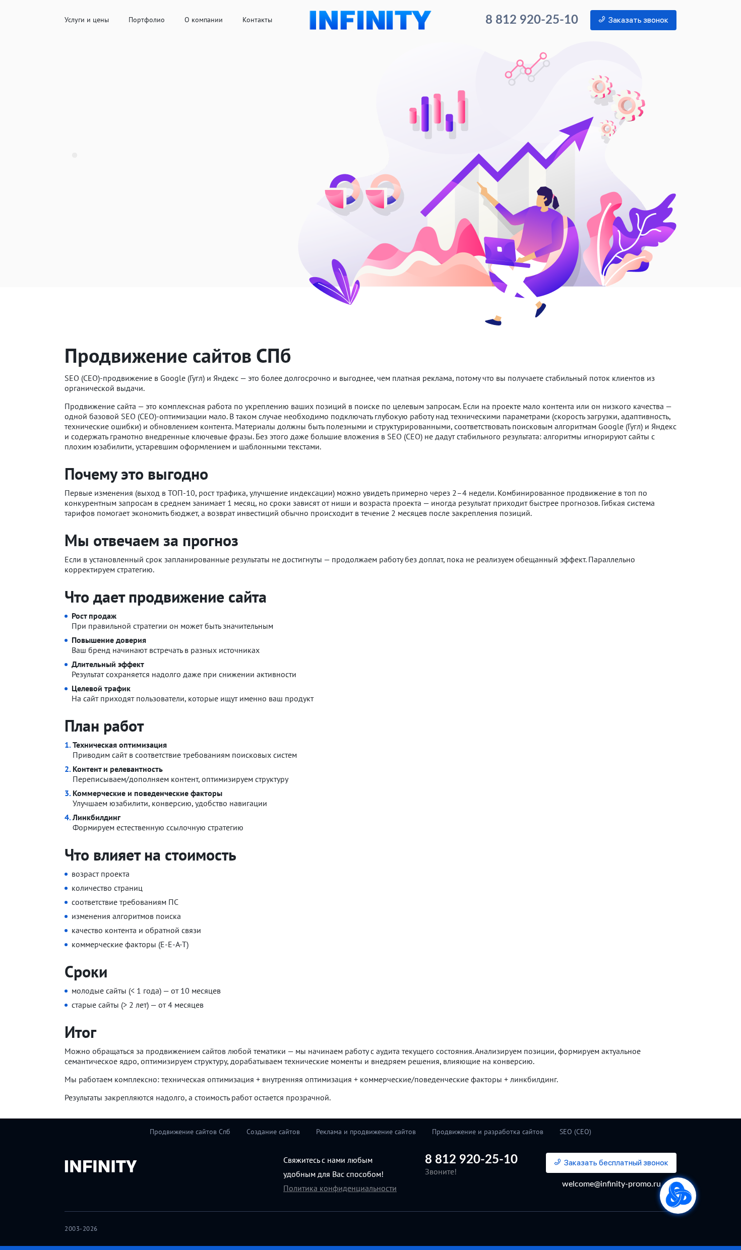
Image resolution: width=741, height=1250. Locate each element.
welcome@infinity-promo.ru (611, 1184)
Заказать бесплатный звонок (616, 1162)
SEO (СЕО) (575, 1131)
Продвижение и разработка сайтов (487, 1131)
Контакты (257, 20)
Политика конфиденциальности (340, 1188)
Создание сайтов (273, 1131)
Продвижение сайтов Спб (190, 1131)
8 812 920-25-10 (531, 20)
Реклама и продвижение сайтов (366, 1131)
